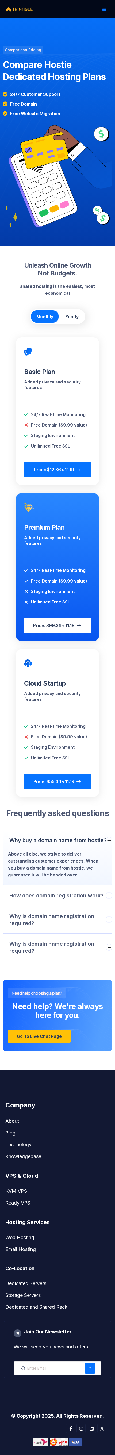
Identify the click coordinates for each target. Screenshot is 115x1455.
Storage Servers (23, 1295)
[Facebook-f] (70, 1428)
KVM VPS (16, 1191)
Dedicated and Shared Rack (36, 1307)
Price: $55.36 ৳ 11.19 (54, 781)
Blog (10, 1133)
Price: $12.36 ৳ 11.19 (54, 469)
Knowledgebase (23, 1156)
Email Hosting (20, 1249)
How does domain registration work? (56, 895)
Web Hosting (19, 1237)
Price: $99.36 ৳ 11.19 (54, 625)
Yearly (72, 316)
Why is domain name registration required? (51, 919)
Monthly (44, 316)
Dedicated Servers (25, 1283)
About (12, 1121)
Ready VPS (17, 1203)
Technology (18, 1144)
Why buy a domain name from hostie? (58, 840)
